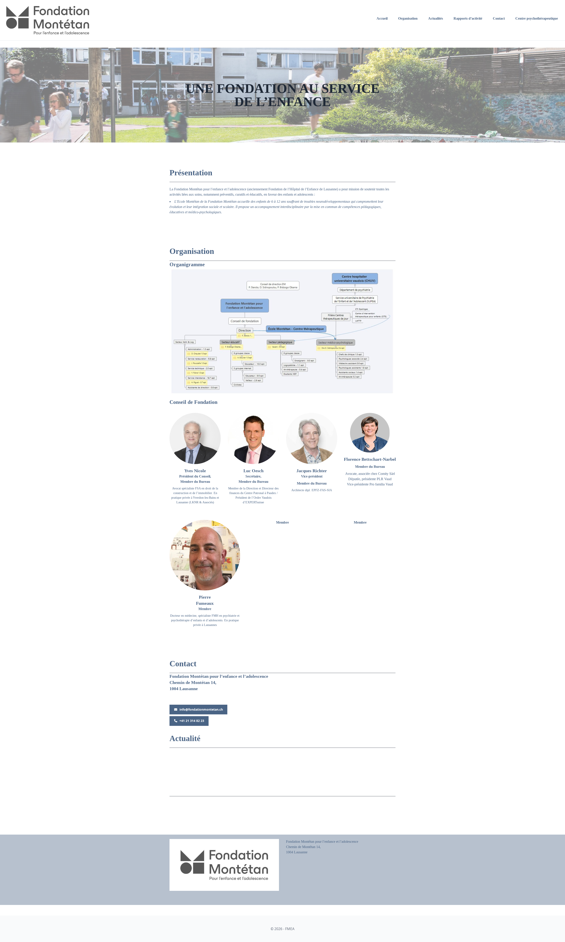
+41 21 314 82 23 (191, 721)
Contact (499, 18)
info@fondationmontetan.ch (201, 709)
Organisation (408, 18)
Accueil (382, 18)
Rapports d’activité (468, 18)
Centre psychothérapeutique (536, 18)
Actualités (435, 18)
